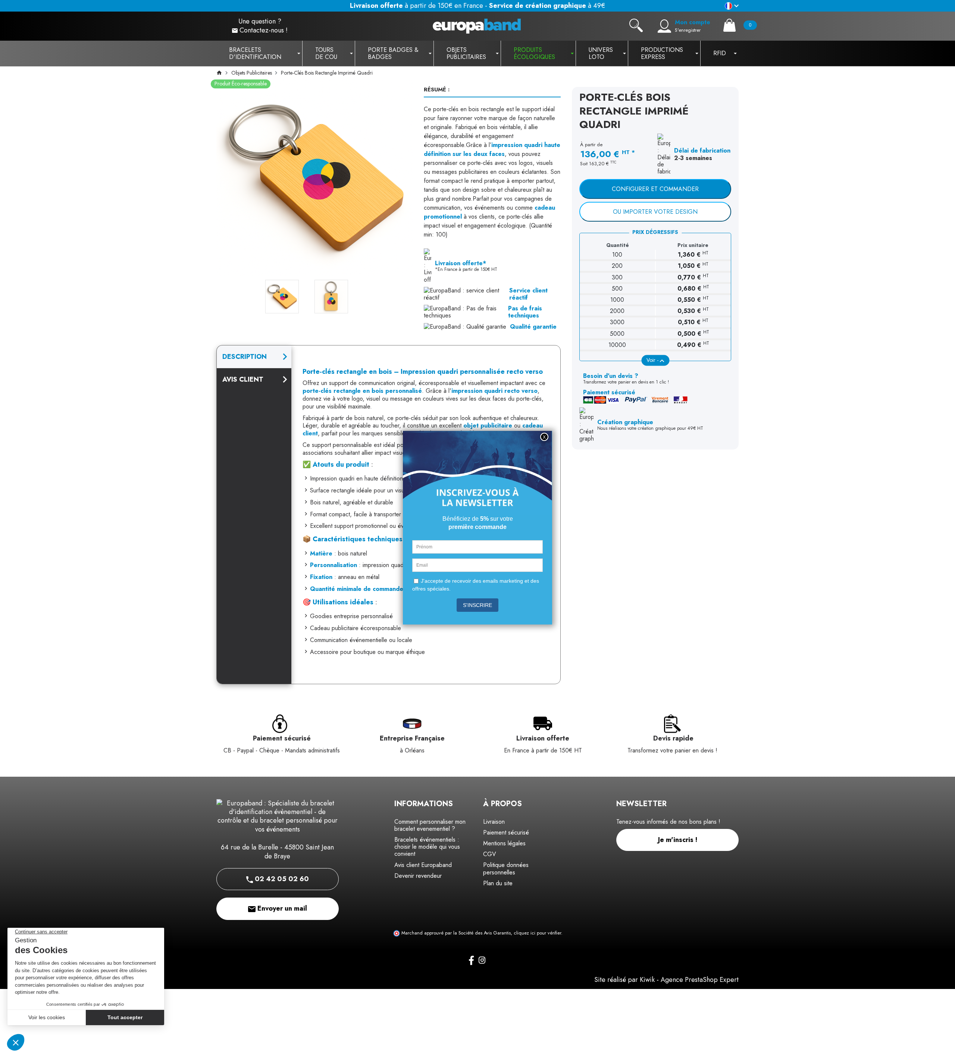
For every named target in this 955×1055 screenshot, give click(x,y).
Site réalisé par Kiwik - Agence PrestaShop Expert (666, 979)
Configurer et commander (655, 189)
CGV (489, 854)
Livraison (494, 821)
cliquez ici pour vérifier (537, 933)
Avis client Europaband (423, 865)
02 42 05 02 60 (281, 879)
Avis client (242, 379)
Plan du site (498, 883)
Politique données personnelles (506, 868)
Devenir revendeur (418, 875)
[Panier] (729, 25)
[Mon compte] (664, 26)
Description (244, 356)
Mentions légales (504, 843)
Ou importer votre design (655, 211)
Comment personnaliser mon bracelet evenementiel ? (430, 825)
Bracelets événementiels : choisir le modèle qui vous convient (427, 846)
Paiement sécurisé (506, 832)
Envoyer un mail (281, 908)
